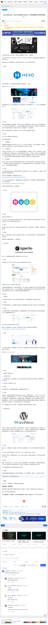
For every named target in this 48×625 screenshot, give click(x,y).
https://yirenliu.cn (10, 86)
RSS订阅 (41, 1)
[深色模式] (45, 615)
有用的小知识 (6, 6)
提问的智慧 (4, 380)
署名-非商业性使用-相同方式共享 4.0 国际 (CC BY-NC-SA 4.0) (24, 513)
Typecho (11, 506)
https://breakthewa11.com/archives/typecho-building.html (14, 329)
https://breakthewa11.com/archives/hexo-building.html (13, 183)
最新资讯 (20, 1)
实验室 (35, 1)
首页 (5, 1)
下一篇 (45, 525)
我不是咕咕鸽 (9, 619)
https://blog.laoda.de (11, 352)
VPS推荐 (30, 1)
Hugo (22, 506)
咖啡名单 (25, 1)
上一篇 (3, 525)
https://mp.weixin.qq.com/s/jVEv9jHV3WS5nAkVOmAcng (14, 177)
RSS (41, 620)
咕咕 (5, 20)
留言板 (15, 1)
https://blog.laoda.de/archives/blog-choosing (17, 512)
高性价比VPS (10, 1)
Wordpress (17, 506)
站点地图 (45, 620)
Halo (27, 506)
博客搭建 (5, 506)
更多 (45, 1)
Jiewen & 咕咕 (17, 621)
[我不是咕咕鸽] (2, 2)
